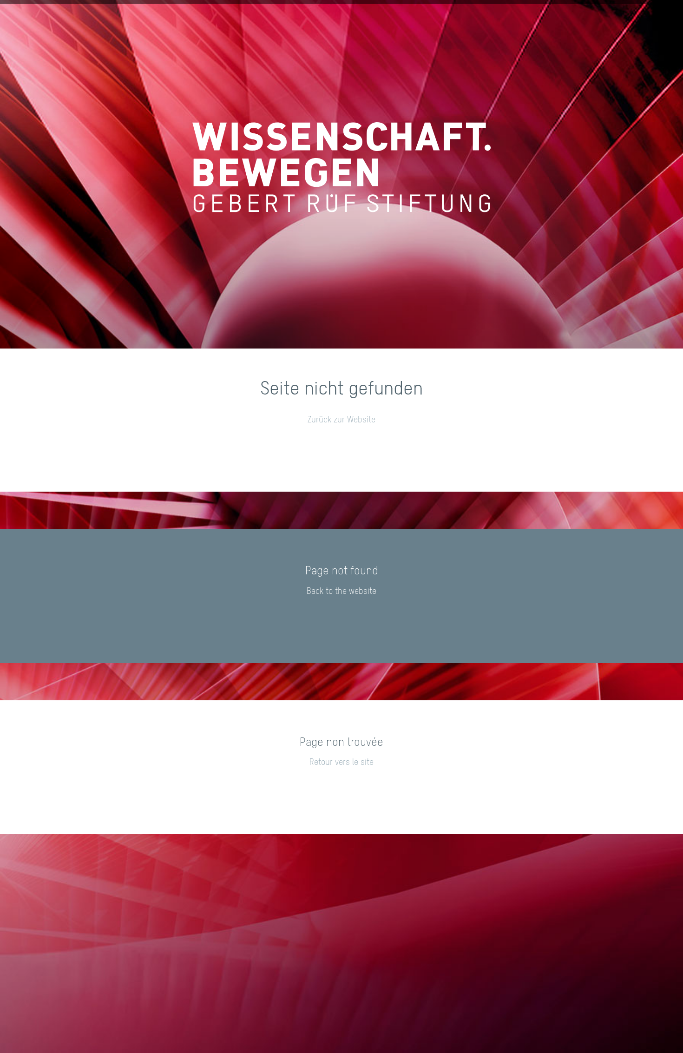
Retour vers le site (341, 762)
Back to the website (341, 591)
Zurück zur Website (341, 420)
